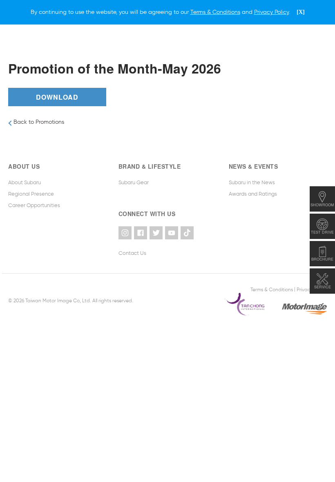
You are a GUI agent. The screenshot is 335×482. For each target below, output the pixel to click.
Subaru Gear (133, 182)
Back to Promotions (38, 121)
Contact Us (132, 253)
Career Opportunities (34, 205)
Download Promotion (57, 99)
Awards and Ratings (253, 194)
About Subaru (24, 182)
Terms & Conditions (271, 289)
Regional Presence (31, 194)
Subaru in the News (252, 182)
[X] (301, 12)
